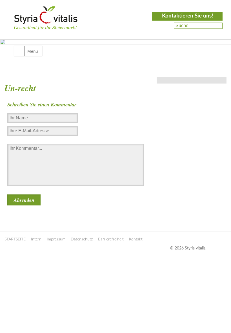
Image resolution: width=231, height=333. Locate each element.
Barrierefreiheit (111, 239)
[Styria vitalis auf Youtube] (165, 32)
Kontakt (136, 239)
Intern (36, 239)
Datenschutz (82, 239)
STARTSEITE (15, 239)
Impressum (56, 239)
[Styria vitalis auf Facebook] (166, 25)
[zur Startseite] (45, 24)
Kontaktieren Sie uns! (187, 16)
